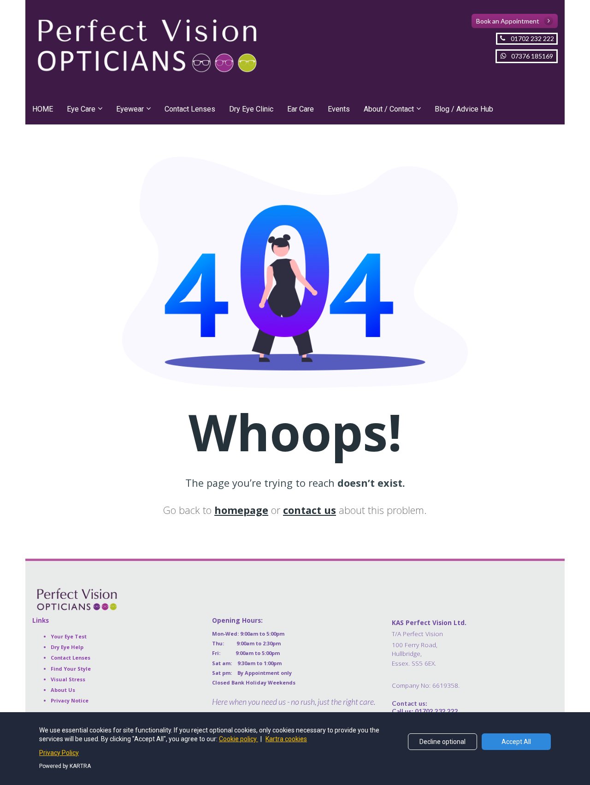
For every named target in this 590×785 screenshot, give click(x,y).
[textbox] (475, 653)
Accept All (516, 741)
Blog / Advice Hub (464, 109)
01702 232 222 (532, 38)
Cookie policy (238, 739)
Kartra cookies (286, 739)
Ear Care (300, 109)
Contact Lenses (190, 109)
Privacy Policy (59, 752)
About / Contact (389, 109)
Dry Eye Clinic (251, 109)
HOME (42, 109)
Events (339, 109)
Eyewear (130, 109)
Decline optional (442, 741)
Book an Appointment (507, 21)
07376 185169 (532, 56)
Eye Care (81, 109)
